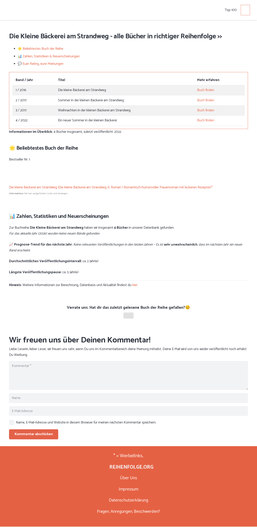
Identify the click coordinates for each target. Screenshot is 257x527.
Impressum (128, 489)
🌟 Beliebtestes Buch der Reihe (40, 49)
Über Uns (128, 478)
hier (134, 285)
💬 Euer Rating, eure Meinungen (40, 64)
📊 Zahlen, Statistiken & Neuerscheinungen (49, 56)
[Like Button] (128, 316)
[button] (232, 10)
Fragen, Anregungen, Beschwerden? (128, 511)
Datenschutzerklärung (128, 500)
